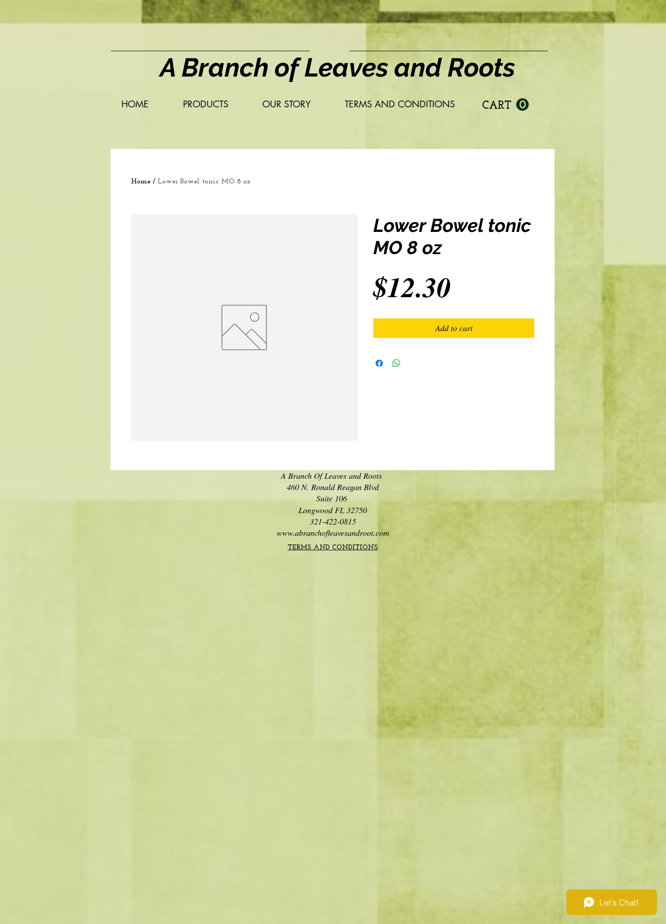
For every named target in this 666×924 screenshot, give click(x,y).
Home (140, 181)
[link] (505, 104)
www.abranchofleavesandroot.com (333, 532)
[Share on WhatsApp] (396, 363)
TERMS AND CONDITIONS (333, 547)
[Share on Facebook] (379, 363)
